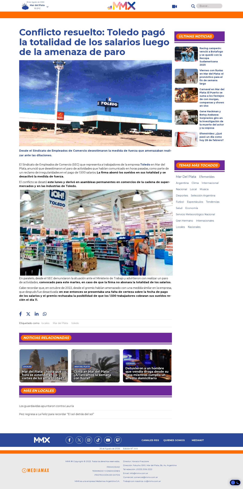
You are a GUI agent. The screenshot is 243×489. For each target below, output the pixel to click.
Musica (204, 189)
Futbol (180, 201)
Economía (191, 208)
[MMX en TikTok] (98, 440)
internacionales (205, 220)
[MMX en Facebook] (69, 440)
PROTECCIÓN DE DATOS (107, 475)
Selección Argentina (203, 195)
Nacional (181, 189)
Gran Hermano (184, 220)
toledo (75, 323)
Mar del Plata (60, 323)
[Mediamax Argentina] (35, 470)
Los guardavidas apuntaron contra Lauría (46, 406)
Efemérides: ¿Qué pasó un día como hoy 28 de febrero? (212, 137)
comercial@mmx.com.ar (146, 477)
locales (45, 323)
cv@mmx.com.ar (152, 481)
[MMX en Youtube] (108, 440)
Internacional (210, 182)
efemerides (206, 176)
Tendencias (212, 201)
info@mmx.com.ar (139, 473)
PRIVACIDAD (113, 467)
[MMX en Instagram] (88, 440)
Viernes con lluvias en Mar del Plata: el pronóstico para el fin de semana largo (211, 77)
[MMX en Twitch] (118, 440)
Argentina (182, 182)
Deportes (182, 195)
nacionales (194, 226)
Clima (195, 182)
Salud (179, 208)
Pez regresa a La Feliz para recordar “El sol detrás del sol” (56, 414)
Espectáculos (195, 201)
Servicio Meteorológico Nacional (195, 214)
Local (193, 189)
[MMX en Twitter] (79, 440)
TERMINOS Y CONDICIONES (106, 471)
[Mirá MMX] (173, 6)
